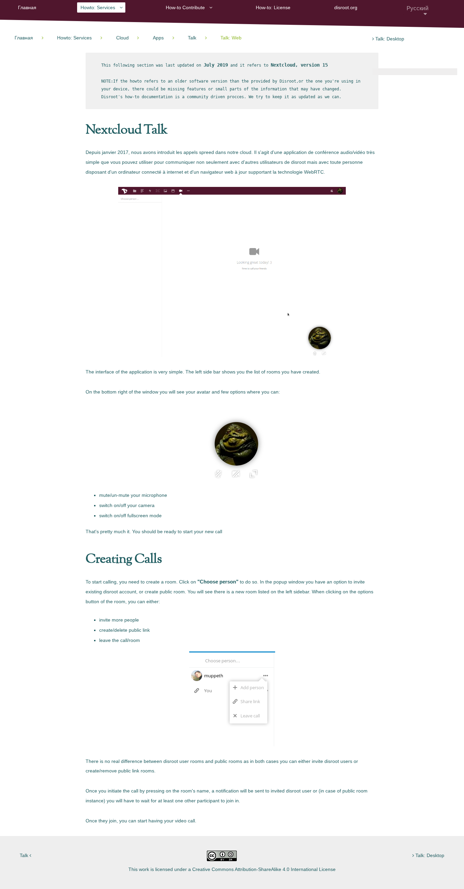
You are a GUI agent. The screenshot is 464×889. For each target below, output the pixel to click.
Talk (25, 855)
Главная (27, 7)
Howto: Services (98, 7)
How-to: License (273, 7)
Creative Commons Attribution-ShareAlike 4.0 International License (264, 869)
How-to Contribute (185, 7)
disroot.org (345, 7)
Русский (418, 8)
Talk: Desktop (389, 38)
